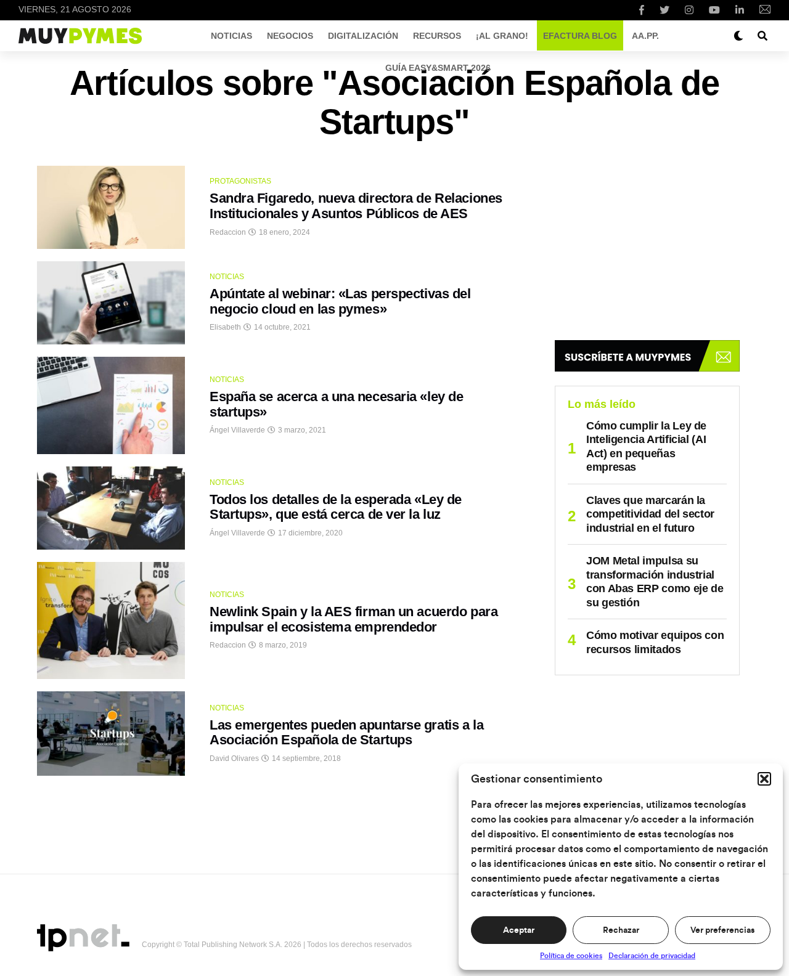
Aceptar (518, 930)
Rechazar (621, 930)
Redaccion (228, 232)
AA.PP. (645, 36)
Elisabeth (225, 327)
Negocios (290, 36)
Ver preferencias (722, 930)
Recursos (437, 36)
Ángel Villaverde (237, 430)
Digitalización (363, 36)
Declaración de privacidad (651, 955)
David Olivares (234, 758)
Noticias (231, 36)
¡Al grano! (502, 36)
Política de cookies (571, 955)
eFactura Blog (580, 36)
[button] (764, 779)
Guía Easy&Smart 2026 (438, 68)
